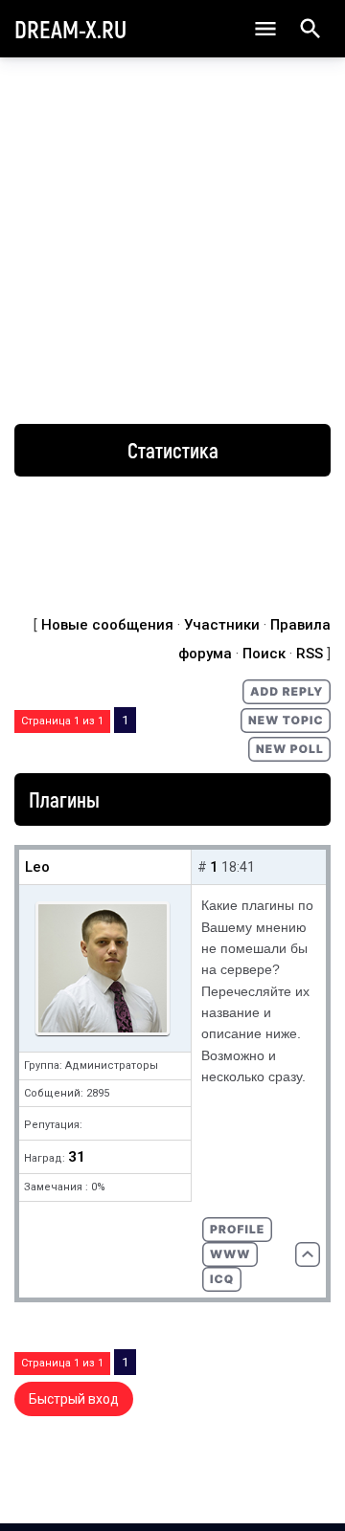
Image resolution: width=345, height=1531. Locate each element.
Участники (222, 624)
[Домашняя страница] (230, 1254)
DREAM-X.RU (70, 28)
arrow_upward (301, 1485)
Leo (37, 867)
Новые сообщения (107, 624)
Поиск (264, 653)
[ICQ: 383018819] (222, 1279)
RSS (309, 653)
